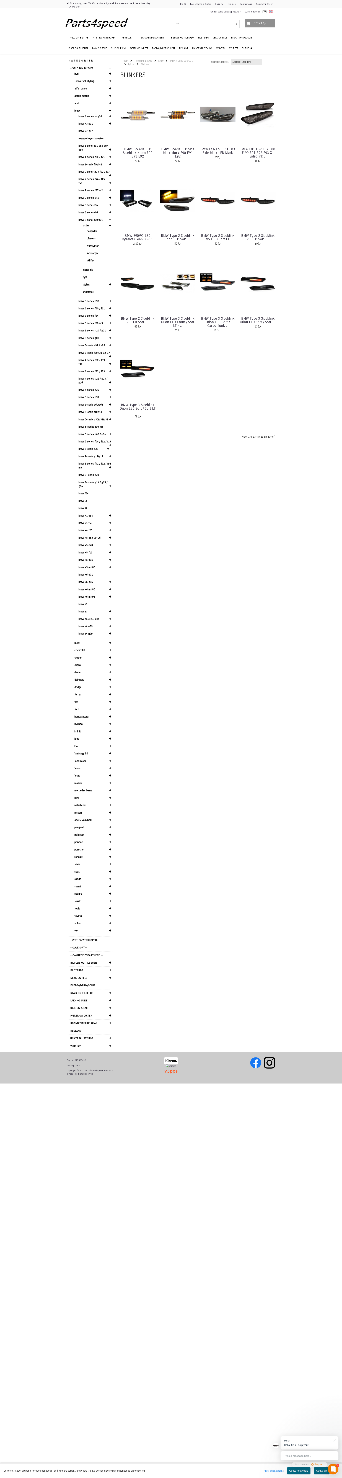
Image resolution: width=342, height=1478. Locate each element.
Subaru (78, 893)
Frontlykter (93, 245)
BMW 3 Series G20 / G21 (92, 330)
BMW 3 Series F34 (89, 315)
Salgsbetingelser (264, 4)
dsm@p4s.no (73, 1065)
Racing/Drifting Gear (83, 1023)
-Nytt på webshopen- (84, 940)
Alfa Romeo (80, 88)
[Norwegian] (270, 11)
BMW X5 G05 (86, 559)
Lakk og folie (78, 1000)
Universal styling (81, 1038)
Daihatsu (79, 679)
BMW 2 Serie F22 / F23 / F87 (94, 171)
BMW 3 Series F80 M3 (91, 323)
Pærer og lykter (81, 1015)
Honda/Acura (81, 716)
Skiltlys (91, 260)
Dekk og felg (78, 977)
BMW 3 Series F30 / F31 (92, 308)
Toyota (78, 915)
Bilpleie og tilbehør (83, 962)
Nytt (85, 277)
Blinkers (91, 238)
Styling (86, 284)
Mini (76, 797)
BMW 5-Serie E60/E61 (91, 404)
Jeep (76, 738)
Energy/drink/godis (82, 985)
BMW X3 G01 (86, 123)
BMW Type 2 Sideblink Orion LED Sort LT (178, 237)
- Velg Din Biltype (81, 68)
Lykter (86, 225)
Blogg (183, 4)
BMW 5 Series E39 (89, 397)
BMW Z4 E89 (86, 626)
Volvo (77, 923)
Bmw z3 (83, 611)
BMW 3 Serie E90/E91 (91, 219)
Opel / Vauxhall (83, 820)
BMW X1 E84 (86, 515)
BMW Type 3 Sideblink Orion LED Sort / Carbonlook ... (218, 322)
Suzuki (77, 901)
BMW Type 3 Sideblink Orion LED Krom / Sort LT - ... (178, 322)
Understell (88, 291)
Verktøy (75, 1046)
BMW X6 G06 (86, 582)
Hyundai (78, 724)
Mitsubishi (80, 805)
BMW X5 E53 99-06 (90, 537)
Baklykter (92, 231)
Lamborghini (81, 753)
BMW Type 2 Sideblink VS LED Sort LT (258, 237)
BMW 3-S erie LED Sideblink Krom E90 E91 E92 (137, 153)
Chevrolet (79, 650)
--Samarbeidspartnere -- (86, 955)
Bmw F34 (84, 493)
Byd (76, 73)
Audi (76, 103)
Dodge (78, 687)
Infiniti (77, 731)
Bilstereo (76, 970)
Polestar (79, 834)
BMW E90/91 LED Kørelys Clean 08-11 (137, 237)
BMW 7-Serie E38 (88, 448)
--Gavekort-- (78, 947)
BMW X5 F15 (85, 552)
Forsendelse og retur (200, 4)
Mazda (78, 783)
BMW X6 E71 (86, 574)
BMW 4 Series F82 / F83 (92, 371)
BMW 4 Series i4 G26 (90, 116)
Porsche (79, 849)
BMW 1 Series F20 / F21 (92, 157)
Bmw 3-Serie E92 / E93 (92, 345)
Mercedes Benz (83, 790)
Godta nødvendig (298, 1470)
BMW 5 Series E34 (89, 389)
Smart (77, 886)
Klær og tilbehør (81, 993)
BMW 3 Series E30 (89, 301)
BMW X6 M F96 (87, 596)
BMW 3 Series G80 (89, 338)
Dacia (77, 672)
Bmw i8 (83, 508)
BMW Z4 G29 (86, 633)
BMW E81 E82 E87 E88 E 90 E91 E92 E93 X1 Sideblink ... (258, 153)
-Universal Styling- (84, 81)
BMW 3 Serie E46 (88, 212)
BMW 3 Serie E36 (88, 205)
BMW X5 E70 (86, 545)
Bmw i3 (83, 500)
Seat (76, 871)
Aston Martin (81, 95)
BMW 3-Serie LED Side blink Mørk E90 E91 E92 (177, 153)
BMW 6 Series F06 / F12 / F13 (95, 441)
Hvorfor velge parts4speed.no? (225, 11)
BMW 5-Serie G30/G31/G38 (93, 419)
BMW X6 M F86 (87, 589)
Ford (76, 709)
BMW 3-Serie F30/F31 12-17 (94, 352)
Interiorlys (92, 253)
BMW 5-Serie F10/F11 (90, 412)
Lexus (77, 768)
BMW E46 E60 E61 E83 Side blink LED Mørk (218, 151)
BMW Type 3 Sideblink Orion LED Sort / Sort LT (258, 320)
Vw (76, 930)
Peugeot (79, 827)
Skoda (77, 879)
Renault (78, 856)
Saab (77, 864)
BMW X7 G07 (86, 131)
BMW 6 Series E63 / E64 (92, 434)
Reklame (75, 1030)
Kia (76, 746)
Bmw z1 (83, 604)
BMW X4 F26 (85, 530)
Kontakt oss (246, 4)
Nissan (78, 812)
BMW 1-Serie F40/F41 (90, 164)
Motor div (88, 269)
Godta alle (321, 1470)
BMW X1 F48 (85, 523)
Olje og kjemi (78, 1008)
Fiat (76, 701)
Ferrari (77, 694)
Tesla (77, 908)
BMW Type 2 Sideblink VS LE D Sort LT (218, 237)
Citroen (78, 657)
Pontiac (78, 842)
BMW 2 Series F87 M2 (91, 190)
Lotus (77, 775)
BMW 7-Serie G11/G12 (91, 456)
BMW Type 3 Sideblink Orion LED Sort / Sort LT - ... (138, 408)
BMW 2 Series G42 (89, 197)
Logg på (219, 4)
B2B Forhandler (252, 11)
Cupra (77, 665)
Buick (77, 642)
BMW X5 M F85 (87, 567)
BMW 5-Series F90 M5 (91, 426)
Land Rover (80, 761)
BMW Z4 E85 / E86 (89, 619)
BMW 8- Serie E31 (89, 474)
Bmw (77, 110)
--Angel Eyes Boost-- (91, 138)
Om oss (232, 4)
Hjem (125, 60)
